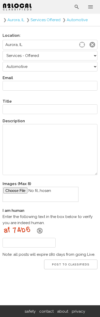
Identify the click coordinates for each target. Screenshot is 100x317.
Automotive (77, 20)
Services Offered (46, 20)
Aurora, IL (15, 20)
